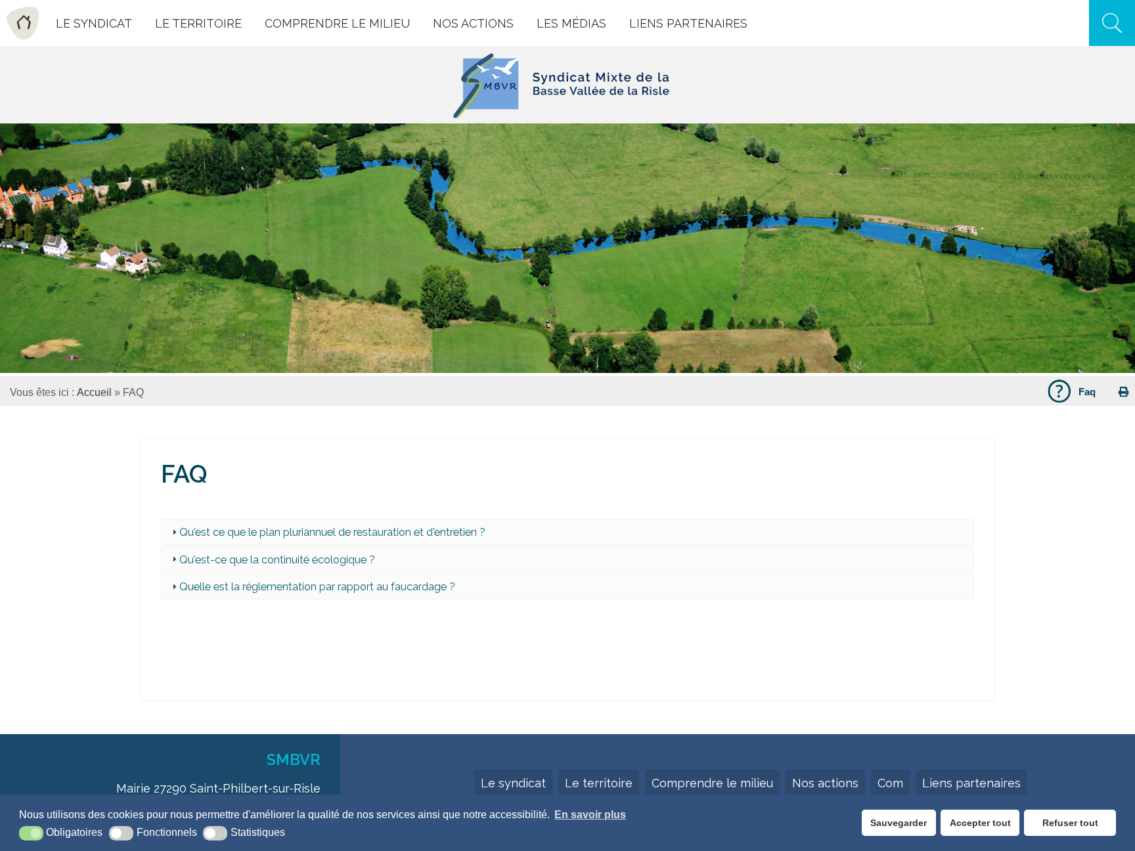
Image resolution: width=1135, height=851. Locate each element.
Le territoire (599, 783)
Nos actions (825, 783)
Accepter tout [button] (980, 823)
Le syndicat (513, 783)
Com (890, 783)
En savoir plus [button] (590, 814)
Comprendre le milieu (712, 783)
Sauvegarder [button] (898, 823)
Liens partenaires (971, 783)
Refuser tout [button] (1070, 823)
